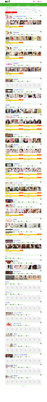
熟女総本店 (15, 219)
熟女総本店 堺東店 (16, 115)
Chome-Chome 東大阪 (16, 240)
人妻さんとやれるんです (17, 271)
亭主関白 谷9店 (15, 47)
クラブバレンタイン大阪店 (17, 312)
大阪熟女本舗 (15, 375)
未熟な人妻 (15, 365)
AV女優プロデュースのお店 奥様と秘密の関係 (20, 354)
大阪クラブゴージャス (8, 292)
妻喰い (14, 204)
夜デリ (6, 3)
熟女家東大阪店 (15, 79)
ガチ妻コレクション (16, 134)
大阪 (7, 3)
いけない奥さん (7, 302)
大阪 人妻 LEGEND (16, 229)
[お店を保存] (41, 15)
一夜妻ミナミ (15, 333)
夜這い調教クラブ (16, 63)
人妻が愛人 (15, 344)
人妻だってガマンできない (17, 323)
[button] (9, 17)
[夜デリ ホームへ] (7, 1)
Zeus (6, 256)
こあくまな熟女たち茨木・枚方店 (18, 89)
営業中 (7, 10)
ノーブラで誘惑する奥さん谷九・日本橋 (19, 16)
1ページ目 (23, 386)
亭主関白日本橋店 (16, 32)
